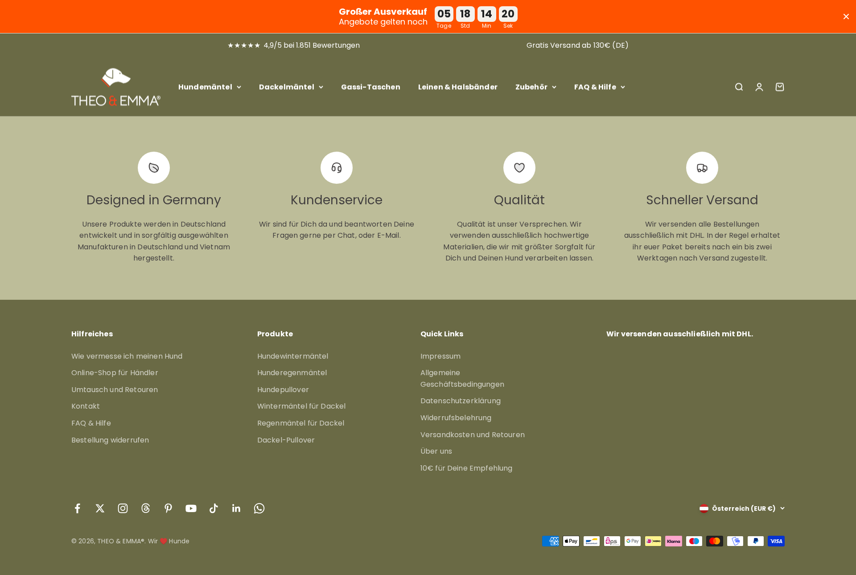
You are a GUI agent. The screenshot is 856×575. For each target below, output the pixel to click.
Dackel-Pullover (286, 440)
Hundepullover (283, 390)
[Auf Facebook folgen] (77, 508)
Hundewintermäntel (293, 356)
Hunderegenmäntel (292, 373)
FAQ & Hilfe (595, 87)
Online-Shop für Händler (114, 373)
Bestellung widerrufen (110, 440)
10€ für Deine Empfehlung (466, 468)
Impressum (440, 356)
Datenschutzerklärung (460, 401)
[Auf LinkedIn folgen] (236, 508)
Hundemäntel (205, 87)
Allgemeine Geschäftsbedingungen (462, 378)
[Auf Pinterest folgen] (168, 508)
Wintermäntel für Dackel (301, 406)
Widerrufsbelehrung (456, 418)
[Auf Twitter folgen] (100, 508)
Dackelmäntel (286, 87)
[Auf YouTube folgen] (191, 508)
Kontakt (85, 406)
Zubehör (531, 87)
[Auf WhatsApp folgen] (259, 508)
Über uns (436, 451)
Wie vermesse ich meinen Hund (126, 356)
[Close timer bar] (846, 16)
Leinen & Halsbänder (458, 87)
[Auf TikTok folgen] (214, 508)
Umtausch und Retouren (114, 390)
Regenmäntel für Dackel (301, 423)
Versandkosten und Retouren (472, 435)
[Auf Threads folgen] (146, 508)
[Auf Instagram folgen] (123, 508)
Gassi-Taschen (370, 87)
